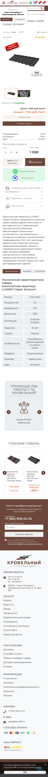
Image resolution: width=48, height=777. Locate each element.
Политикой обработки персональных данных (24, 544)
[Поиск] (41, 8)
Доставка (8, 649)
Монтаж (7, 695)
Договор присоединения (17, 662)
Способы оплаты (12, 654)
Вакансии (8, 691)
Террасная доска (12, 634)
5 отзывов (7, 37)
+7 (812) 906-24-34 (23, 3)
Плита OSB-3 (10, 630)
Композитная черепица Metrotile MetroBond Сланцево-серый (14, 476)
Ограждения (10, 621)
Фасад (6, 609)
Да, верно (6, 19)
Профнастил (10, 613)
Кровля (7, 600)
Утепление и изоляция (16, 626)
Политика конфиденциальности (21, 687)
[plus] (16, 152)
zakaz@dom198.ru (16, 721)
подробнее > (13, 163)
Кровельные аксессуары (17, 617)
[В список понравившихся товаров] (28, 32)
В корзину (36, 162)
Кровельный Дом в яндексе (13, 748)
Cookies (38, 767)
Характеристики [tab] (11, 271)
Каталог (8, 596)
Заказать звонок (24, 534)
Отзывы (7, 666)
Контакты (8, 682)
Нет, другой (19, 19)
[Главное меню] (3, 3)
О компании (10, 678)
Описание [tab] (27, 271)
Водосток (8, 604)
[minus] (5, 152)
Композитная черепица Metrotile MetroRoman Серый (32, 476)
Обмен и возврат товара (17, 658)
